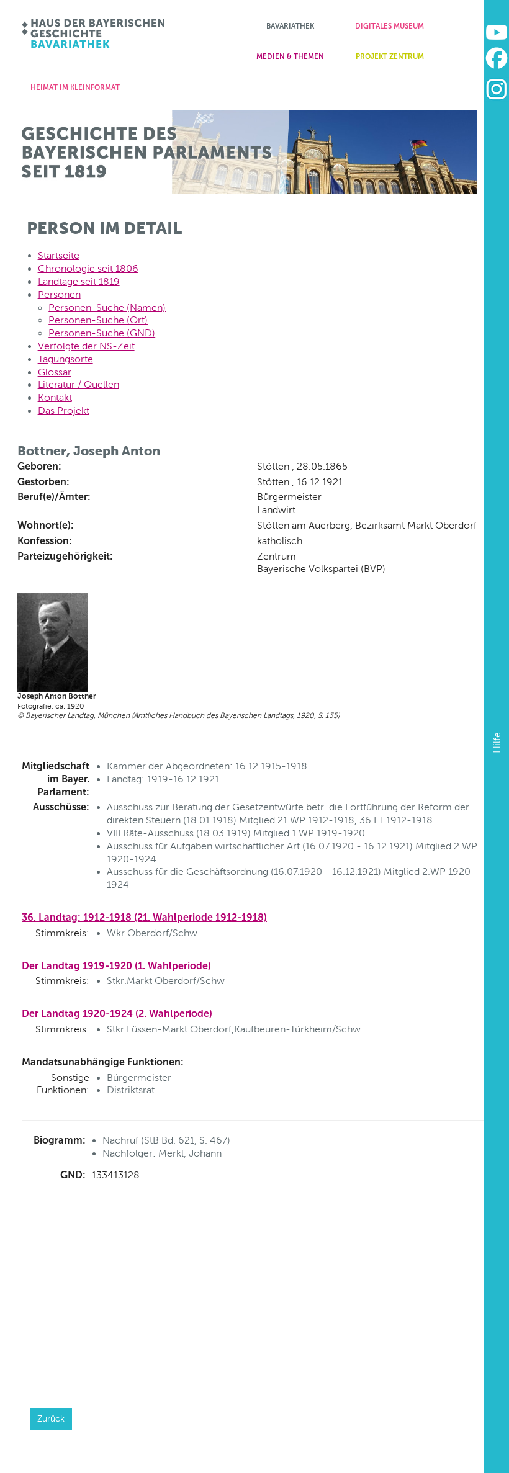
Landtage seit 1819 (79, 281)
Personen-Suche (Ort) (98, 320)
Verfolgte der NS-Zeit (86, 346)
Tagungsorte (65, 359)
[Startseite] (94, 33)
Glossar (54, 372)
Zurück (51, 1418)
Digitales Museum (389, 26)
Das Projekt (63, 410)
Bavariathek (290, 26)
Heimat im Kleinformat (75, 87)
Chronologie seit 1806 (88, 268)
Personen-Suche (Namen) (107, 307)
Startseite (58, 255)
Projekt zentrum (390, 56)
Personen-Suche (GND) (101, 333)
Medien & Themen (290, 56)
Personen (59, 294)
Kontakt (55, 397)
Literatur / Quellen (78, 384)
